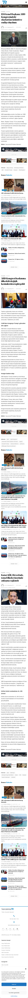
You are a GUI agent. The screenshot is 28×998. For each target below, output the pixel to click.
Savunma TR (10, 27)
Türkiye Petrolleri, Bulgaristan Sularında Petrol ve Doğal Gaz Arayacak (16, 539)
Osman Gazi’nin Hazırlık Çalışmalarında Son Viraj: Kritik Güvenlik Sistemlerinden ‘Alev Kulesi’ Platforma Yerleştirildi (13, 497)
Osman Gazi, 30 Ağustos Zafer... (16, 259)
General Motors (14, 443)
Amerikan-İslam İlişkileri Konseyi (10, 441)
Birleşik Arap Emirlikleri (7, 775)
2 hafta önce (15, 195)
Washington (22, 170)
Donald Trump (8, 170)
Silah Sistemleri (5, 952)
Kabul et (14, 984)
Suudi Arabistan (6, 777)
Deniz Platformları (5, 948)
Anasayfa (3, 11)
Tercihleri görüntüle (14, 992)
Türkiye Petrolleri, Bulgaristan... (16, 247)
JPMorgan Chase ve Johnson (8, 446)
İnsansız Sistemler (5, 950)
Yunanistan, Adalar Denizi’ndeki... (17, 253)
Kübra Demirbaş (7, 195)
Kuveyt (24, 775)
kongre (15, 170)
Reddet (14, 988)
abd (8, 439)
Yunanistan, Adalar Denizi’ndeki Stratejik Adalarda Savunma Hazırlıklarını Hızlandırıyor (16, 547)
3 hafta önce (15, 240)
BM (2, 170)
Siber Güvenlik (4, 965)
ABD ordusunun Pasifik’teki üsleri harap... (12, 193)
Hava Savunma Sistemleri (7, 957)
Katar (16, 775)
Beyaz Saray (10, 167)
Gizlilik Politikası (14, 996)
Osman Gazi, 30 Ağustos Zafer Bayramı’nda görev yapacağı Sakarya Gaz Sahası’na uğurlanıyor (17, 555)
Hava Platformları (5, 943)
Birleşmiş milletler (18, 167)
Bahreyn (13, 772)
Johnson (22, 443)
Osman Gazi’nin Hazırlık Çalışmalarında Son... (13, 216)
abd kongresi (14, 439)
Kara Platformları (5, 945)
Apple (20, 441)
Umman (13, 777)
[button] (26, 969)
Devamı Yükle (14, 267)
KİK (20, 775)
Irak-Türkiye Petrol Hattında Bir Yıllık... (11, 238)
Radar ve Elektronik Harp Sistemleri (9, 954)
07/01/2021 (18, 27)
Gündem (8, 11)
